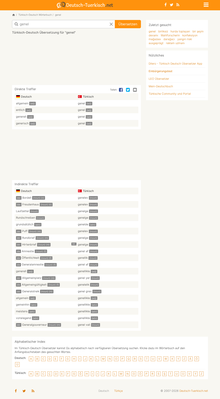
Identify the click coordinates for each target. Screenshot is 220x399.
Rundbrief (28, 237)
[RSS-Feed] (178, 5)
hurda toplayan (180, 31)
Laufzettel (22, 211)
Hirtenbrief (29, 244)
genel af (83, 251)
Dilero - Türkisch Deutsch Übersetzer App (175, 63)
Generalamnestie (32, 264)
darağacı (169, 39)
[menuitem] (104, 391)
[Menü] (206, 4)
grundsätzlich (24, 224)
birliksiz (163, 31)
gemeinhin (22, 304)
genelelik (83, 284)
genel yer (84, 278)
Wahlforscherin (170, 35)
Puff (25, 231)
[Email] (135, 90)
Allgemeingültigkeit (34, 284)
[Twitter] (171, 5)
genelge (83, 211)
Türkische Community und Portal (170, 93)
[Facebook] (165, 5)
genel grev (85, 291)
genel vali (84, 324)
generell (21, 116)
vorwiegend (23, 318)
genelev (83, 197)
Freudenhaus (30, 204)
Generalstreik (30, 291)
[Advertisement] (76, 61)
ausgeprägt (156, 43)
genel (81, 103)
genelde (83, 224)
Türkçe (118, 390)
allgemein (22, 103)
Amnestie (28, 251)
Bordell (26, 197)
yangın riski (184, 39)
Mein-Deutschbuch (161, 86)
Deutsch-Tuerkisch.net (193, 390)
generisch (22, 123)
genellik (83, 257)
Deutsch (103, 390)
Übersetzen (127, 24)
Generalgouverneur (34, 324)
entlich (20, 110)
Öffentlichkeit (30, 257)
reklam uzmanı (175, 43)
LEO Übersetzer (159, 78)
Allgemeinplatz (31, 278)
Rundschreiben (25, 217)
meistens (22, 311)
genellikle (84, 271)
